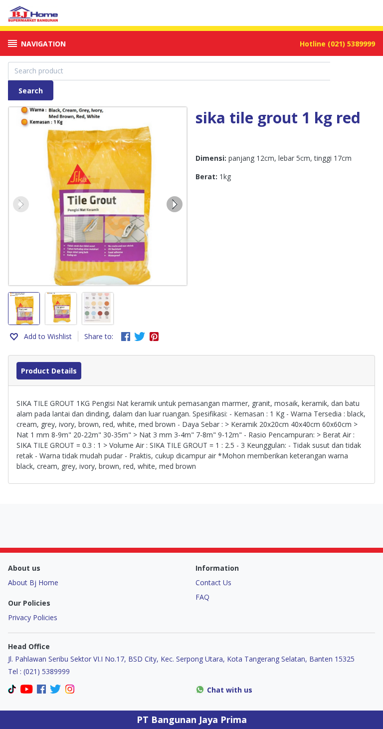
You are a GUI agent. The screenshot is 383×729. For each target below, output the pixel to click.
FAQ (202, 597)
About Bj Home (33, 582)
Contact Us (213, 582)
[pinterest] (154, 336)
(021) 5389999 (351, 43)
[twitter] (140, 336)
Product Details (49, 370)
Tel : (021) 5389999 (39, 671)
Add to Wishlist (48, 336)
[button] (21, 204)
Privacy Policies (32, 617)
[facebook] (125, 336)
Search (30, 90)
